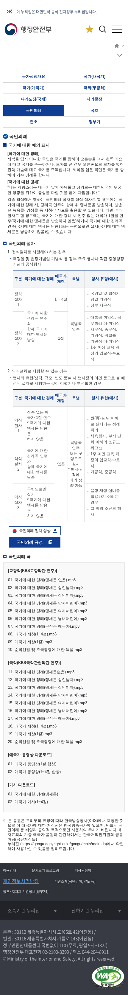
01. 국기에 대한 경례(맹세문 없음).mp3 (42, 580)
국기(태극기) (94, 76)
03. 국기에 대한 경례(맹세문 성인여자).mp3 (45, 595)
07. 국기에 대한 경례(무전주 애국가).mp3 (43, 626)
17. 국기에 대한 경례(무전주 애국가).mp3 (43, 718)
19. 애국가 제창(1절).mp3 (30, 734)
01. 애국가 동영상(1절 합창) (32, 764)
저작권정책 (83, 870)
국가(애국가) (33, 87)
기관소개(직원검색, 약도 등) (75, 881)
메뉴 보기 (119, 55)
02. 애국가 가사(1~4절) (28, 802)
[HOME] (116, 46)
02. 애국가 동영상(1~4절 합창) (34, 771)
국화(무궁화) (94, 87)
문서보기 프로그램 (45, 870)
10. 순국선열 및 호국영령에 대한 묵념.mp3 (45, 649)
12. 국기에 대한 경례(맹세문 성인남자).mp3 (45, 679)
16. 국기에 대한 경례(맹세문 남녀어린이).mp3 (47, 710)
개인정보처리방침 (21, 880)
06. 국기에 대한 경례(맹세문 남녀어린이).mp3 (47, 618)
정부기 (94, 121)
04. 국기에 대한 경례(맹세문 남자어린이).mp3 (47, 603)
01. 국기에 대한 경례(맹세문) (33, 794)
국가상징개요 (33, 76)
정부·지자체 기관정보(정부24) (26, 891)
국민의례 (33, 110)
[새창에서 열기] (108, 978)
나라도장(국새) (33, 99)
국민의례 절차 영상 (35, 530)
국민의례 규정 (30, 542)
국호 (94, 110)
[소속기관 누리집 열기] (32, 910)
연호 (34, 121)
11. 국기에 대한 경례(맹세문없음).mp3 (41, 672)
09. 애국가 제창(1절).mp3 (30, 642)
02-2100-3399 (55, 952)
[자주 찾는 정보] (89, 29)
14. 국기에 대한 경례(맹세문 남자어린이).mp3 (47, 695)
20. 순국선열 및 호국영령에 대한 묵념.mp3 (45, 741)
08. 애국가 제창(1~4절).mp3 (32, 634)
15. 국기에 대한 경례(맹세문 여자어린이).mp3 (47, 703)
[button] (102, 29)
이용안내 (9, 870)
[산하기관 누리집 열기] (96, 910)
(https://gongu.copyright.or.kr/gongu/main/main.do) (63, 844)
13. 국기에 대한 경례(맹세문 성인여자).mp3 (45, 687)
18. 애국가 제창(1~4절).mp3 (32, 726)
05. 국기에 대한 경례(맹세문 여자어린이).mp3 (47, 611)
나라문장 (94, 99)
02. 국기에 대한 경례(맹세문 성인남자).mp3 (45, 587)
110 (62, 945)
